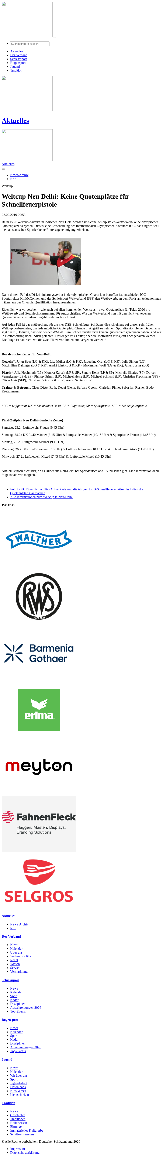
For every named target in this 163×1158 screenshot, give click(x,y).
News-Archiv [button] (19, 175)
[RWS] (39, 623)
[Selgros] (39, 907)
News (14, 945)
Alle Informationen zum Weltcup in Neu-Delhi (41, 497)
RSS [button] (13, 179)
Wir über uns (18, 1075)
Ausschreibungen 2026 (25, 1007)
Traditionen (17, 1119)
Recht (14, 960)
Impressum (17, 1149)
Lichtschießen (19, 1094)
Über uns (16, 952)
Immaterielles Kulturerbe (26, 1130)
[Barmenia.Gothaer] (39, 680)
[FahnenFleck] (39, 850)
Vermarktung (19, 971)
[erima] (39, 737)
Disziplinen (17, 1004)
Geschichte (17, 1115)
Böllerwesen (18, 1123)
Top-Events (18, 1011)
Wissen (15, 964)
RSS (13, 928)
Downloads (18, 1087)
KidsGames (18, 1091)
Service (15, 968)
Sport (13, 996)
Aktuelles (15, 120)
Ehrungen (16, 1126)
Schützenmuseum (22, 1134)
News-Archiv (19, 924)
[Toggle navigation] (54, 37)
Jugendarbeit (18, 1083)
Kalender (16, 948)
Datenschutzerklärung (24, 1152)
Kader (14, 1000)
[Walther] (39, 566)
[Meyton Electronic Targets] (39, 794)
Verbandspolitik (20, 956)
